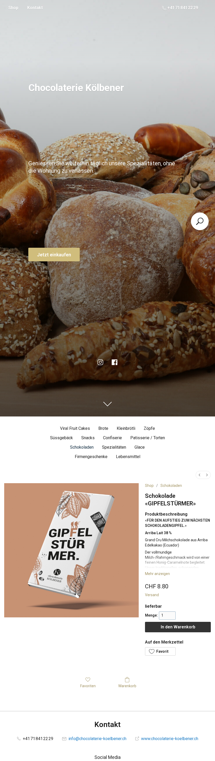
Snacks (88, 437)
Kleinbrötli (126, 428)
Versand (152, 595)
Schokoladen (82, 447)
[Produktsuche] (200, 221)
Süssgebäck (61, 437)
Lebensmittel (128, 456)
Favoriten (88, 686)
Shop (13, 7)
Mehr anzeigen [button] (157, 574)
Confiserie (112, 437)
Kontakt (35, 7)
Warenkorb (127, 686)
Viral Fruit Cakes (75, 428)
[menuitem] (199, 475)
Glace (140, 447)
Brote (103, 428)
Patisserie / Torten (147, 437)
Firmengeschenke (91, 456)
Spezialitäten (114, 447)
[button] (160, 651)
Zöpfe (149, 428)
